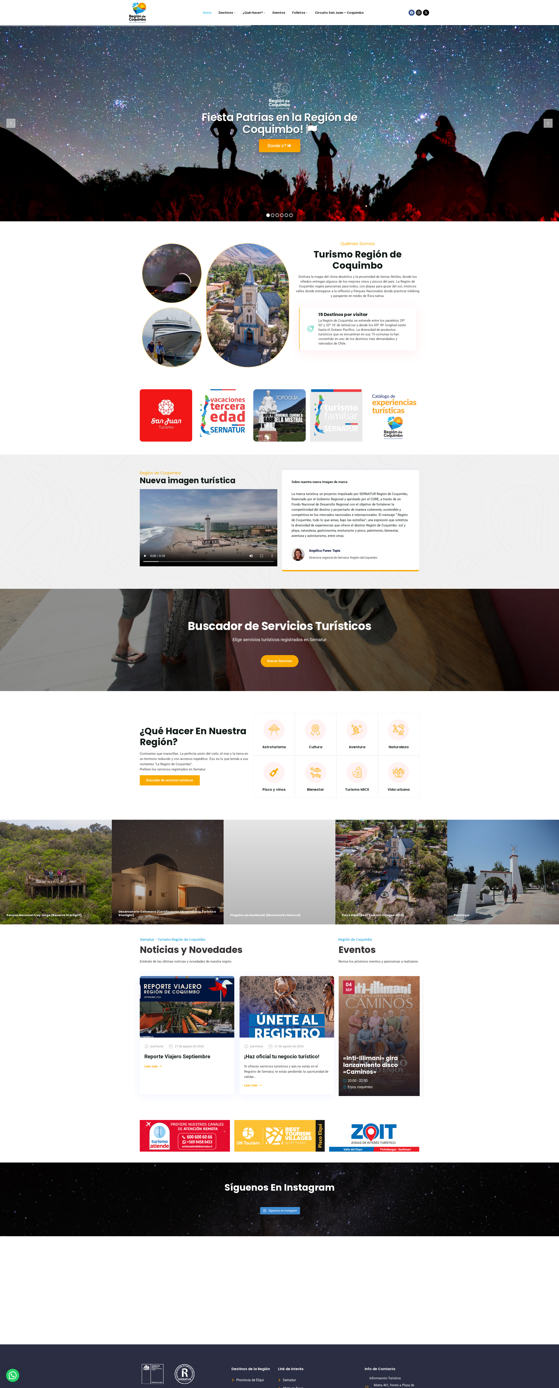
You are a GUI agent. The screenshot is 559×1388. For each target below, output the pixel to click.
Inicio (207, 12)
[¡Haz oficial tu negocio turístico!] (287, 1007)
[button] (12, 1375)
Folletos (298, 12)
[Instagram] (419, 13)
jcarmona (156, 1046)
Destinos (226, 12)
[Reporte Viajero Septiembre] (187, 1007)
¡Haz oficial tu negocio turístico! (281, 1056)
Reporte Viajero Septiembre (177, 1056)
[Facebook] (412, 13)
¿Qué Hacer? (253, 12)
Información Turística (385, 1378)
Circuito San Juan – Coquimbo (339, 12)
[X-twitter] (426, 13)
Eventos (279, 12)
